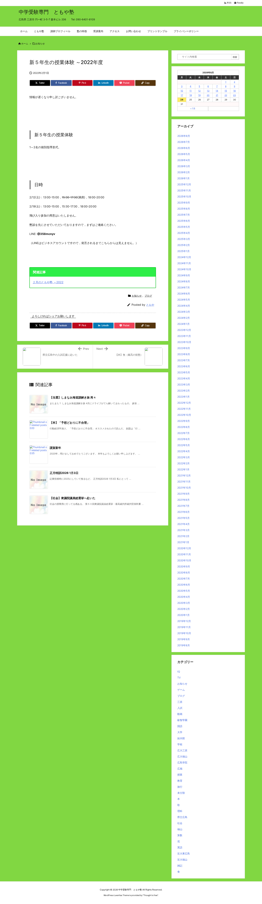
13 (208, 90)
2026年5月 (183, 154)
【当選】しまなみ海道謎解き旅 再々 (73, 397)
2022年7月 (183, 433)
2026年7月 (183, 141)
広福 (179, 768)
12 (199, 90)
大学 (179, 732)
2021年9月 (183, 493)
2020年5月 (183, 590)
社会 (179, 823)
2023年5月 (183, 372)
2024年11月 (184, 263)
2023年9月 (183, 348)
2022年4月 (183, 451)
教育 (179, 780)
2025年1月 (183, 251)
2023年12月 (184, 329)
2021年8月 (183, 499)
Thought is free (150, 895)
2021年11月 (184, 481)
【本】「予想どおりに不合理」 (70, 422)
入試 (179, 707)
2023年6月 (183, 366)
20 (208, 95)
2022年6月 (183, 439)
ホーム (24, 43)
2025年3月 (183, 238)
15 (226, 90)
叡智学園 (182, 720)
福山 (179, 829)
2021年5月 (183, 517)
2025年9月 (183, 202)
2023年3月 (183, 384)
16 (234, 90)
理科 (179, 810)
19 (199, 95)
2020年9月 (183, 566)
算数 (179, 835)
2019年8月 (183, 645)
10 (182, 90)
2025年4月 (183, 232)
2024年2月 (183, 317)
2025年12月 (184, 184)
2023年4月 (183, 378)
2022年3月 (183, 457)
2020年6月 (183, 584)
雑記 (179, 865)
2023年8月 (183, 354)
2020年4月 (183, 596)
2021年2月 (183, 536)
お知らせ (40, 43)
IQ (178, 671)
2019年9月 (183, 639)
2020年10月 (184, 560)
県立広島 (182, 817)
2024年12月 (184, 257)
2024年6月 (183, 293)
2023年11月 (184, 335)
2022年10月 (184, 414)
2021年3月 (183, 530)
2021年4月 (183, 523)
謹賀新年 (55, 448)
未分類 (181, 792)
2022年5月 (183, 445)
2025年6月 (183, 220)
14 (217, 90)
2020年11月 (184, 554)
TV (179, 677)
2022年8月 (183, 426)
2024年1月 (183, 323)
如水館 (181, 738)
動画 (179, 713)
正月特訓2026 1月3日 (64, 473)
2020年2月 (183, 608)
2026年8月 (183, 135)
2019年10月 (184, 633)
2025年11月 (184, 190)
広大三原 (182, 750)
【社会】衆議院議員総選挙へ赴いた (72, 498)
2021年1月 (183, 542)
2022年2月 (183, 463)
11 (190, 90)
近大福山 (182, 859)
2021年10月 (184, 487)
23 (234, 95)
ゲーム (181, 689)
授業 (179, 774)
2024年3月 (183, 311)
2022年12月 (184, 402)
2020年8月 (183, 572)
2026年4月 (183, 160)
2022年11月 (184, 408)
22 (226, 95)
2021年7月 (183, 505)
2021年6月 (183, 511)
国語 (179, 726)
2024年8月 (183, 281)
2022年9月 (183, 420)
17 (182, 95)
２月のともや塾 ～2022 (48, 282)
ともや (150, 304)
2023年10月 (184, 342)
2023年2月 (183, 390)
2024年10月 (184, 269)
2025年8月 (183, 208)
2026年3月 (183, 166)
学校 (179, 744)
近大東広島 (183, 853)
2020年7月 (183, 578)
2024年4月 (183, 305)
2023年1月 (183, 396)
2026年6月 (183, 147)
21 (217, 95)
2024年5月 (183, 299)
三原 (179, 701)
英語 (179, 847)
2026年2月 (183, 172)
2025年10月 (184, 196)
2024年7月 (183, 287)
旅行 (179, 786)
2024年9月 (183, 275)
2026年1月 (183, 178)
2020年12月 (184, 548)
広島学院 (182, 762)
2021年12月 (184, 475)
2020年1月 (183, 614)
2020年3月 (183, 602)
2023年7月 (183, 360)
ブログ (148, 295)
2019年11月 (184, 627)
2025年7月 (183, 214)
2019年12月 (184, 621)
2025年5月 (183, 226)
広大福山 (182, 756)
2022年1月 (183, 469)
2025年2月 (183, 245)
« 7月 (192, 108)
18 (190, 95)
